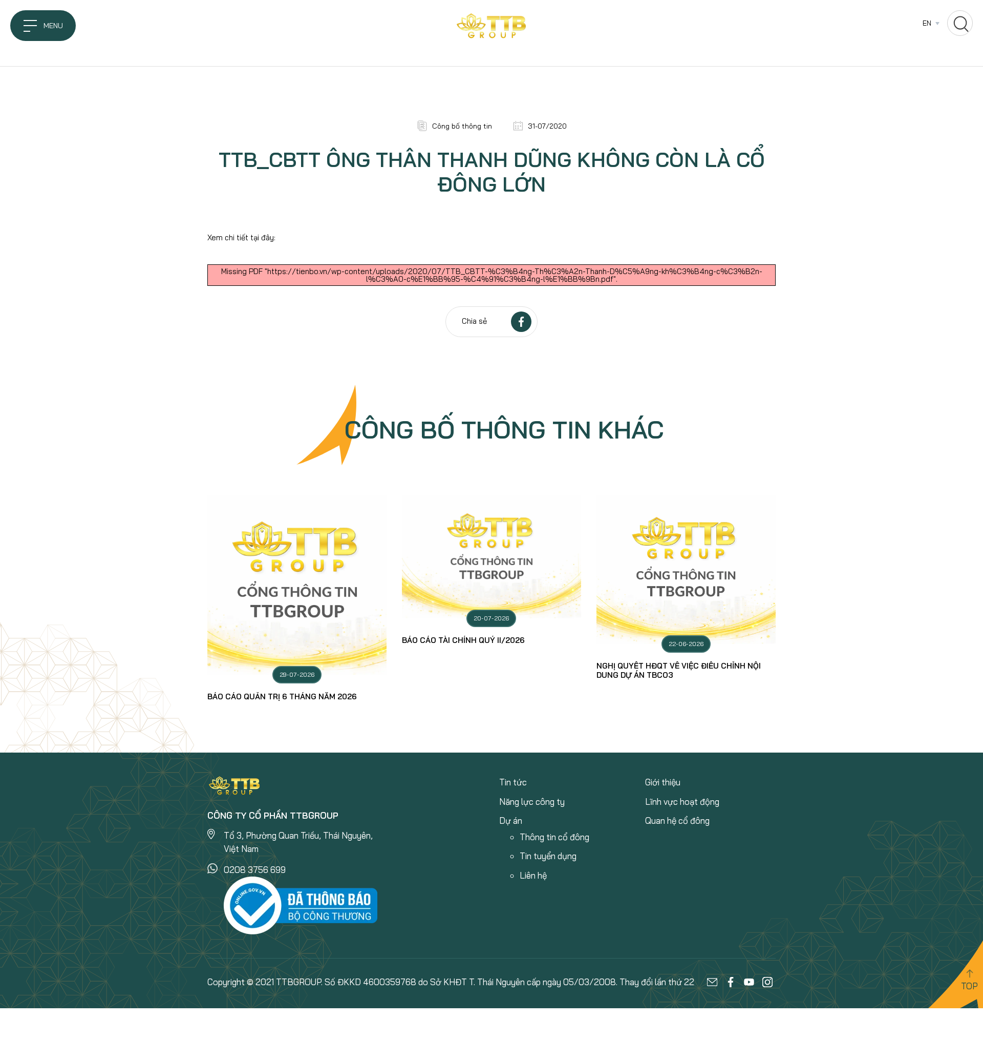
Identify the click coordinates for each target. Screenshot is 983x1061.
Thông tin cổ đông (554, 836)
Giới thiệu (662, 782)
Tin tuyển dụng (548, 855)
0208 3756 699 (255, 869)
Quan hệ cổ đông (677, 820)
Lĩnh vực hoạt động (682, 801)
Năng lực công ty (532, 801)
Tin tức (513, 782)
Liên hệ (533, 875)
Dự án (510, 820)
